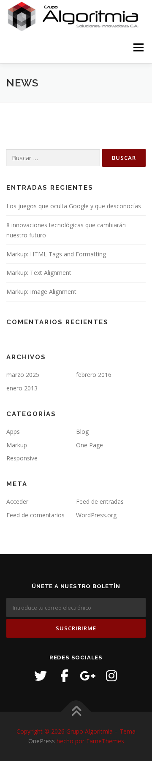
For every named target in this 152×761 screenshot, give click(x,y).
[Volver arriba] (76, 711)
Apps (13, 432)
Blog (82, 432)
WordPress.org (96, 515)
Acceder (17, 501)
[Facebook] (64, 676)
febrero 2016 (93, 375)
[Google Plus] (87, 676)
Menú (138, 47)
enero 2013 (22, 388)
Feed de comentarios (35, 515)
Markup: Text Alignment (38, 273)
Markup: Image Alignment (41, 292)
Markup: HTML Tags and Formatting (56, 254)
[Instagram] (111, 676)
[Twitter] (40, 676)
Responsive (22, 458)
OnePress (41, 741)
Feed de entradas (100, 501)
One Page (89, 445)
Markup (16, 445)
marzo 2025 (22, 375)
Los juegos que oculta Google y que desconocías (73, 206)
